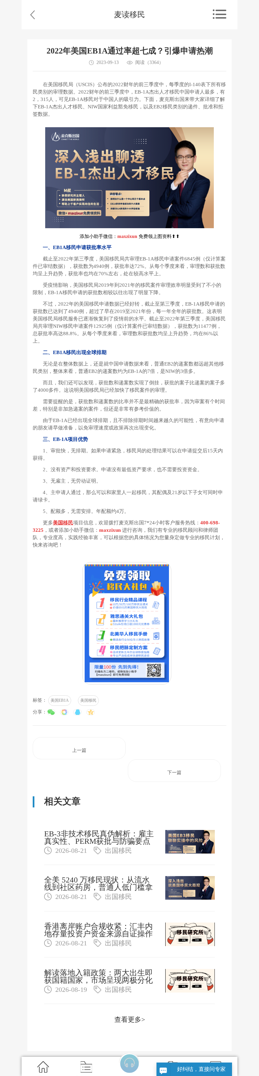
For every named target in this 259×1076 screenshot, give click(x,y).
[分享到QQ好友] (77, 712)
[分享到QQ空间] (90, 712)
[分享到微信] (51, 712)
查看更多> (129, 1019)
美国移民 (88, 700)
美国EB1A (60, 700)
